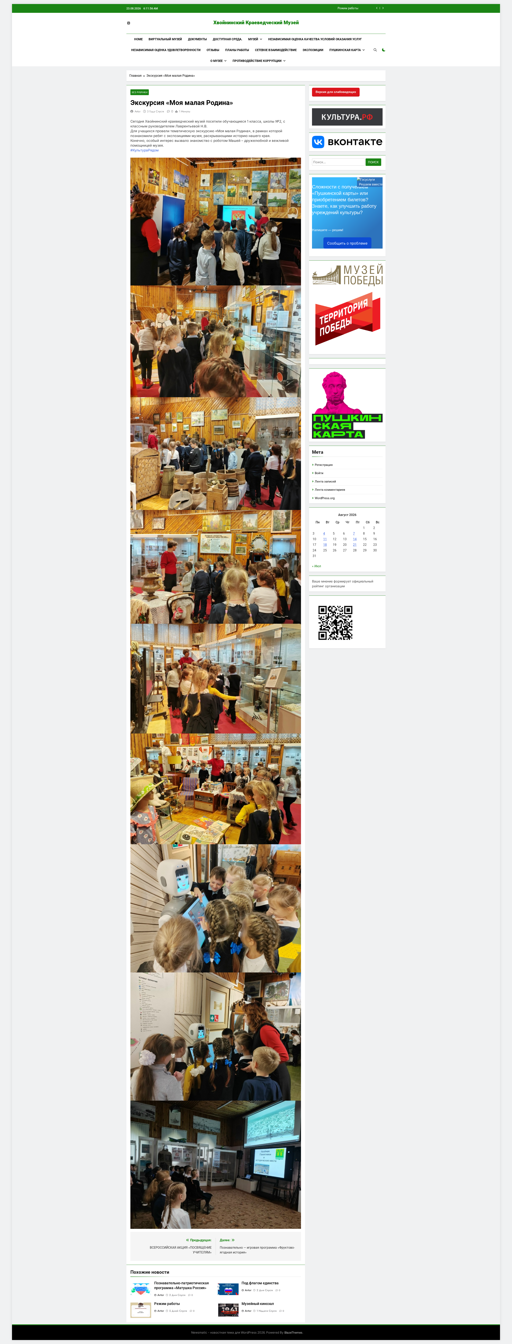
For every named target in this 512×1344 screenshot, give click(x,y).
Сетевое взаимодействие (276, 50)
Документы (197, 39)
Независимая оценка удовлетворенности (166, 50)
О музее (216, 61)
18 (325, 545)
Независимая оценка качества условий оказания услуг (315, 39)
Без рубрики (139, 92)
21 (355, 545)
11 (325, 539)
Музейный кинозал (344, 5)
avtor (138, 111)
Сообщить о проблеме (347, 243)
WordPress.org (325, 498)
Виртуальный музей (165, 39)
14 (355, 539)
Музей (253, 39)
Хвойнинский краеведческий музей (256, 22)
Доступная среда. (227, 39)
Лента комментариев (330, 490)
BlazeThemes (293, 1332)
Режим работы (167, 1304)
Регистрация (324, 465)
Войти (319, 473)
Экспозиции (313, 50)
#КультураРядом (144, 150)
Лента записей (325, 481)
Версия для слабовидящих (336, 92)
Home (138, 39)
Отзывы (213, 50)
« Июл (316, 566)
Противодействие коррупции (257, 61)
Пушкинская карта (345, 50)
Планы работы (237, 50)
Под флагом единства (260, 1283)
